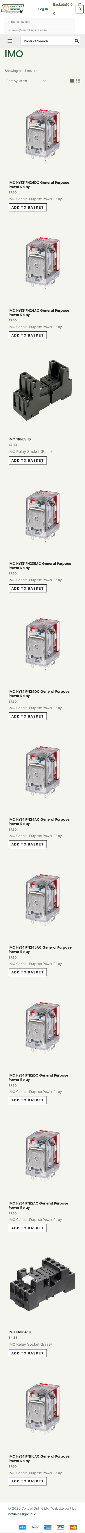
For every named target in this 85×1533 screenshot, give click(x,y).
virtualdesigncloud (22, 1514)
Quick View (42, 169)
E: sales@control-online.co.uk (27, 30)
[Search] (77, 40)
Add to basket (27, 207)
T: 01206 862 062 (19, 22)
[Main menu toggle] (10, 41)
